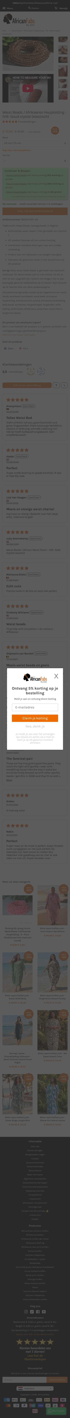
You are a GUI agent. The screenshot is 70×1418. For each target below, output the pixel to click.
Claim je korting (35, 718)
